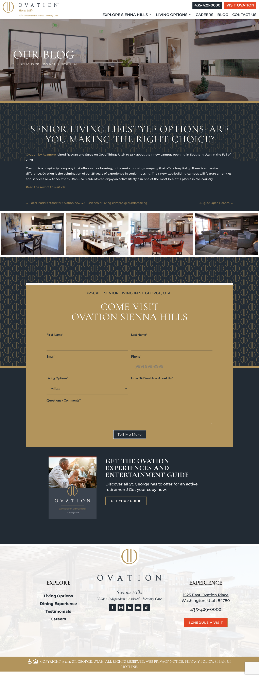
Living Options (171, 15)
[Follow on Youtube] (138, 607)
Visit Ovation (240, 5)
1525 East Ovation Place (206, 595)
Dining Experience (58, 603)
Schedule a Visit (206, 623)
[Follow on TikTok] (146, 607)
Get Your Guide (126, 501)
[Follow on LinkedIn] (129, 607)
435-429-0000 (207, 5)
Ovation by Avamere (41, 154)
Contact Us (244, 15)
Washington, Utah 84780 (206, 600)
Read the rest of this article (46, 187)
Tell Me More (130, 434)
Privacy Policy (199, 661)
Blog (222, 15)
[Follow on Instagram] (121, 607)
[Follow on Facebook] (112, 607)
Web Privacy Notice (164, 661)
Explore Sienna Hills (125, 15)
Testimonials (58, 611)
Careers (204, 15)
